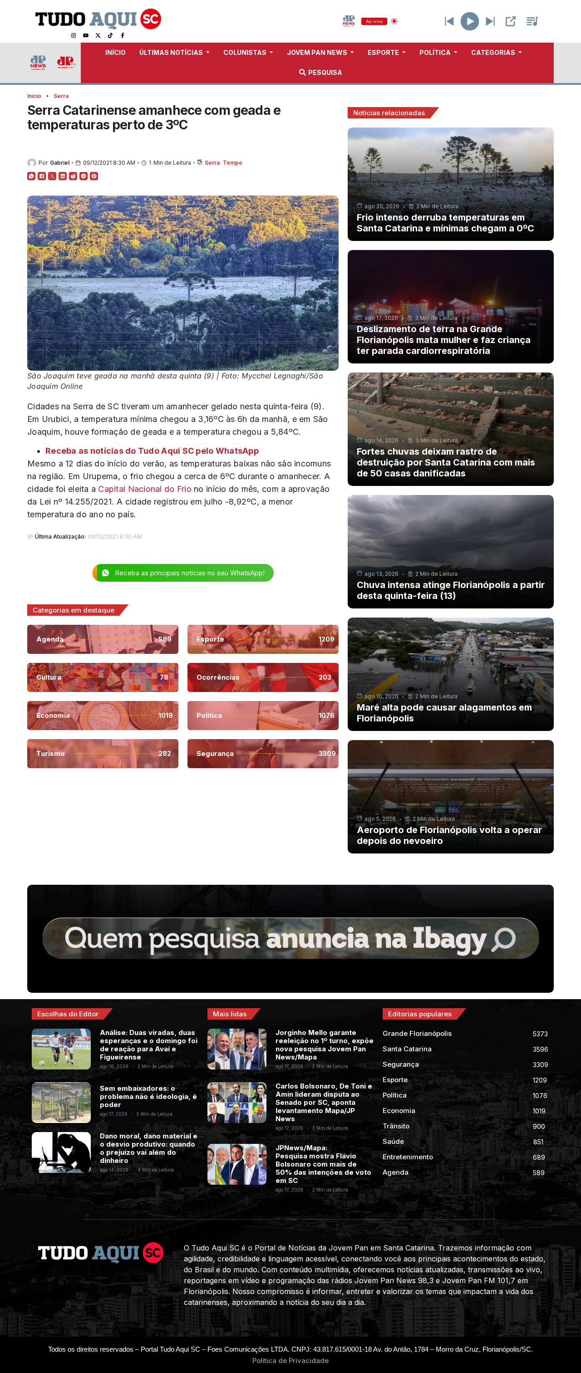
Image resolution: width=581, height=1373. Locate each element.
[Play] (470, 21)
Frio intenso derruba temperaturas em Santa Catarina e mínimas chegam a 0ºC (445, 223)
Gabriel (59, 162)
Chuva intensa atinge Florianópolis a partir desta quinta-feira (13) (451, 590)
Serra (61, 96)
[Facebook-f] (122, 35)
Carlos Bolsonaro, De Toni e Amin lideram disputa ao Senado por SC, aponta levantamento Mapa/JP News (324, 1102)
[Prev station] (490, 21)
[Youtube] (86, 35)
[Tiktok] (110, 35)
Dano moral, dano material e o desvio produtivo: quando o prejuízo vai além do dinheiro (148, 1148)
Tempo (232, 162)
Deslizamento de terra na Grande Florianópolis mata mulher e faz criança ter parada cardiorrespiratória (444, 340)
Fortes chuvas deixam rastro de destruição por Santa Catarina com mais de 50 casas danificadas (446, 462)
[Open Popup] (510, 21)
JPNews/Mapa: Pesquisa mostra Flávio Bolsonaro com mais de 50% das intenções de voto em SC (323, 1164)
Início (34, 96)
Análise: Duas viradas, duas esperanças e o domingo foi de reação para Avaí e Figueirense (148, 1044)
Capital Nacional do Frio (144, 489)
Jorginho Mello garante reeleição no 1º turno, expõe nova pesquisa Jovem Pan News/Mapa (325, 1044)
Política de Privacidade (290, 1360)
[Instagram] (73, 35)
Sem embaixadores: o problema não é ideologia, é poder (148, 1096)
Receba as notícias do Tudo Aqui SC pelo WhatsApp (152, 451)
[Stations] (532, 21)
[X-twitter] (98, 35)
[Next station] (449, 21)
